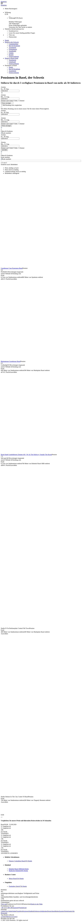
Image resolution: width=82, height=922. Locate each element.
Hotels (11, 67)
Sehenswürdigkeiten (40, 911)
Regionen (25, 911)
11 (10, 917)
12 (12, 917)
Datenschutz (27, 904)
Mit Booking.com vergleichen (12, 105)
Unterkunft (12, 62)
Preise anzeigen (6, 125)
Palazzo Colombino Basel (20, 861)
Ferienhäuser (13, 49)
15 (16, 917)
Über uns (4, 904)
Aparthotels (12, 51)
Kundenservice (11, 904)
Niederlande (68, 911)
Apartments (12, 47)
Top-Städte (8, 911)
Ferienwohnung (14, 56)
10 (9, 917)
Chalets (11, 53)
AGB (21, 904)
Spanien (61, 911)
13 (13, 917)
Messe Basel (16, 878)
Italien (57, 911)
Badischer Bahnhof (18, 871)
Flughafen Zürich (18, 886)
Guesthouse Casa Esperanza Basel (11, 268)
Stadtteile (31, 911)
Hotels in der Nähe (36, 904)
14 (15, 917)
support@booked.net (19, 908)
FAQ (17, 904)
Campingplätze (13, 44)
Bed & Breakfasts (14, 46)
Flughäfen (19, 911)
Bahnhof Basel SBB (19, 869)
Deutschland (51, 911)
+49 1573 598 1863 (7, 908)
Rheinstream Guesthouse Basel (10, 361)
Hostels (11, 55)
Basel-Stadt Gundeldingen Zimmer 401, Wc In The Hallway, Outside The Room (26, 454)
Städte (14, 911)
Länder (3, 911)
